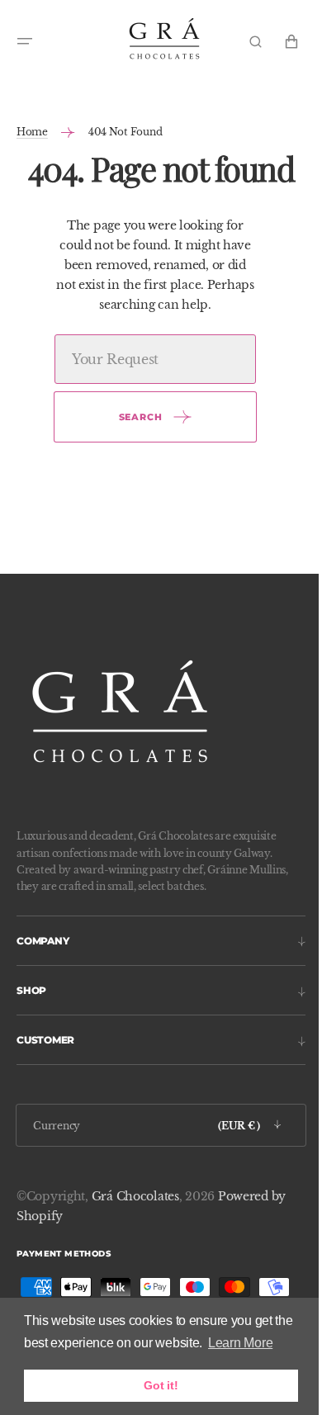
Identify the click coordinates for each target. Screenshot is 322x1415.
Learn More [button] (240, 1343)
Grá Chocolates (135, 1196)
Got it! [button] (161, 1385)
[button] (25, 41)
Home (32, 131)
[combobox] (149, 359)
